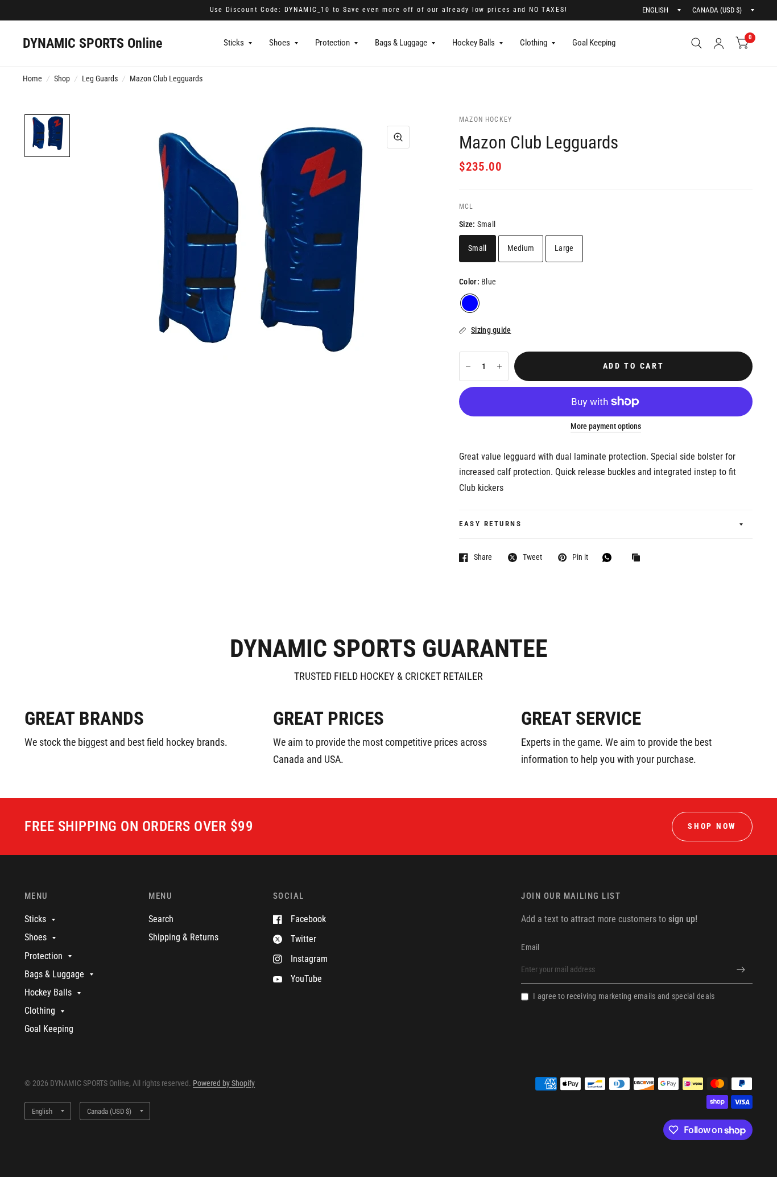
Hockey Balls (473, 43)
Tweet (532, 557)
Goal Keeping (593, 43)
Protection (332, 43)
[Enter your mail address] (741, 969)
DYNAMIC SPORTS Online (92, 43)
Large (564, 248)
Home (32, 78)
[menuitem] (238, 43)
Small (477, 248)
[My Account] (719, 43)
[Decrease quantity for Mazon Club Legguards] (468, 366)
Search (160, 919)
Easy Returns (490, 523)
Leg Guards (100, 78)
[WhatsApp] (609, 557)
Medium (521, 248)
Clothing (533, 43)
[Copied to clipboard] (638, 558)
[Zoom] (398, 137)
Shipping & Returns (183, 937)
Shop (62, 78)
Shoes (279, 43)
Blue (470, 303)
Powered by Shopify (224, 1083)
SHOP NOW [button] (712, 826)
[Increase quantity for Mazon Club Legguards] (499, 366)
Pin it (580, 557)
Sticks (234, 43)
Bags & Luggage (401, 43)
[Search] (696, 43)
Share (483, 557)
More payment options (606, 426)
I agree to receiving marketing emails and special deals (623, 996)
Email (530, 947)
